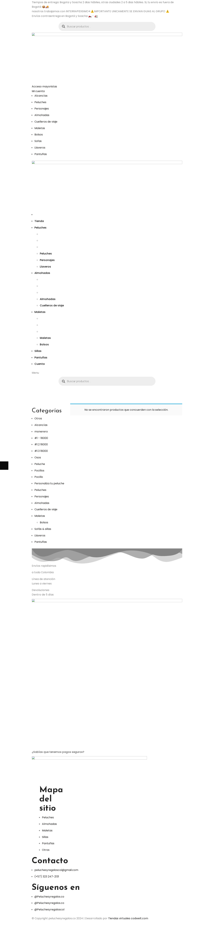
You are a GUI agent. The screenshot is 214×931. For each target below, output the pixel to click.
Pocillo (38, 477)
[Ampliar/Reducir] (29, 927)
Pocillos (39, 470)
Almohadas (41, 503)
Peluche (39, 464)
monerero (41, 431)
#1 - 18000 (41, 438)
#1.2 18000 (41, 444)
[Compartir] (12, 927)
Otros (38, 418)
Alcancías (40, 425)
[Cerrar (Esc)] (4, 927)
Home (88, 401)
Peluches (40, 490)
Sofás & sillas (42, 529)
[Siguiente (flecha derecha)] (4, 465)
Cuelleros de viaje (45, 509)
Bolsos (44, 522)
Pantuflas (40, 542)
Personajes (41, 496)
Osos (37, 457)
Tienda (96, 401)
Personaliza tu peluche (49, 483)
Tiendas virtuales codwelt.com (128, 918)
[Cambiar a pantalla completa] (21, 927)
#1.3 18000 (41, 451)
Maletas (39, 516)
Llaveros (39, 535)
